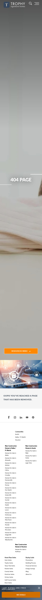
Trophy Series (9, 563)
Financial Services (31, 566)
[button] (39, 588)
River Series (8, 583)
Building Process (31, 563)
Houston (18, 440)
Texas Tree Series (10, 566)
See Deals (21, 595)
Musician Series (9, 574)
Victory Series (9, 577)
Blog (27, 571)
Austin (17, 434)
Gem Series (8, 560)
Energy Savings (30, 568)
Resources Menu (20, 351)
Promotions (29, 560)
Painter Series (9, 568)
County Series (9, 571)
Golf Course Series (10, 580)
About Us (29, 574)
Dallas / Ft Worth (20, 437)
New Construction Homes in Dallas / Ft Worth (11, 448)
